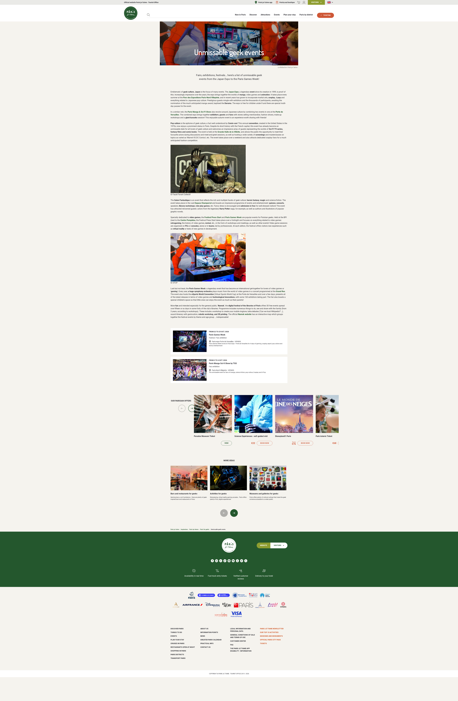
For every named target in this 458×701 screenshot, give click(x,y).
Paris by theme (193, 529)
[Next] (192, 408)
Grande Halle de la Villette (229, 132)
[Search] (148, 14)
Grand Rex (280, 291)
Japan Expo (234, 92)
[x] (245, 560)
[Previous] (182, 408)
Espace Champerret (203, 203)
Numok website (244, 314)
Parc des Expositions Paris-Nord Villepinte (201, 97)
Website (263, 545)
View (226, 443)
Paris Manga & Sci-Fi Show (199, 112)
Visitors (277, 545)
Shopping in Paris (178, 651)
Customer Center (238, 641)
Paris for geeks (204, 529)
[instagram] (216, 560)
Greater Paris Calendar (210, 640)
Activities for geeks (218, 494)
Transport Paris (178, 658)
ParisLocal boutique (287, 2)
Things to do (176, 632)
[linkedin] (220, 560)
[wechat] (233, 560)
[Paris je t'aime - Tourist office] (130, 13)
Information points (209, 632)
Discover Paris (177, 629)
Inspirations (184, 529)
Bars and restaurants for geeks (184, 494)
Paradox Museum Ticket (204, 436)
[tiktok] (224, 560)
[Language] (330, 2)
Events (174, 636)
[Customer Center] (303, 2)
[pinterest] (229, 560)
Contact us (205, 647)
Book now (264, 443)
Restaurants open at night (183, 647)
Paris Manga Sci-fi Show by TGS (223, 363)
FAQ (231, 645)
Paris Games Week (233, 217)
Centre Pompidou (187, 220)
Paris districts (177, 654)
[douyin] (237, 560)
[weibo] (241, 560)
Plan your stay (177, 640)
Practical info (206, 643)
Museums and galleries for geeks (264, 494)
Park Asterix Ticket (324, 436)
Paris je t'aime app (265, 2)
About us (204, 629)
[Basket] (298, 2)
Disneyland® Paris (283, 436)
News (202, 636)
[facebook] (212, 560)
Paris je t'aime (175, 529)
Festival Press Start (212, 217)
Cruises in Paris (177, 643)
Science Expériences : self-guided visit (251, 436)
